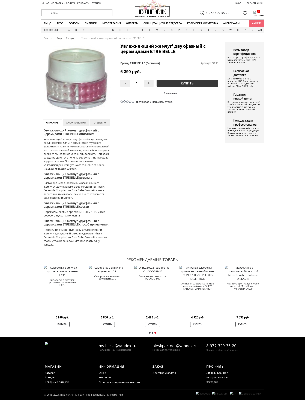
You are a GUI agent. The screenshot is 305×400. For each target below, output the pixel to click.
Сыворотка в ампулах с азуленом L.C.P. (107, 277)
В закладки (170, 93)
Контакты (105, 377)
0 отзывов (142, 102)
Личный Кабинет (217, 372)
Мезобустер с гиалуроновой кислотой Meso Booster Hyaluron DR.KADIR (243, 286)
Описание (52, 122)
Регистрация (255, 3)
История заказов (217, 377)
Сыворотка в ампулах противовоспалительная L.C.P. (62, 282)
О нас (102, 372)
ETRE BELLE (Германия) (145, 63)
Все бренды (51, 30)
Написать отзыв (162, 102)
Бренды (50, 377)
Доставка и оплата (164, 372)
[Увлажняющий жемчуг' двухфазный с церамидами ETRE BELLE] (77, 78)
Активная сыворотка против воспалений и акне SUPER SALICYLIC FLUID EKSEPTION (197, 286)
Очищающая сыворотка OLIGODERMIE (152, 277)
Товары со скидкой (57, 382)
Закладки (212, 382)
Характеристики (76, 122)
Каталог (50, 372)
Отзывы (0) (100, 122)
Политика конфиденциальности (119, 382)
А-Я (260, 30)
